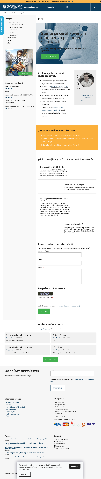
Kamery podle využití (16, 24)
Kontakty (9, 405)
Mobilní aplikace (11, 409)
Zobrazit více (50, 360)
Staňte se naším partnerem (63, 407)
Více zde (70, 1)
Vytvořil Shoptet (91, 473)
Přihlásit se (57, 388)
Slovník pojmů (10, 412)
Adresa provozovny (62, 448)
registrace (76, 135)
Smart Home (11, 38)
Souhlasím (75, 466)
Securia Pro (60, 446)
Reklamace (58, 414)
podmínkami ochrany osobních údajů (68, 306)
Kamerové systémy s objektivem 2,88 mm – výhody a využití (26, 439)
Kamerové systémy (15, 27)
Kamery (11, 32)
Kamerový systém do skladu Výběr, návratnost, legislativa (25, 457)
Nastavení (25, 474)
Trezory (9, 40)
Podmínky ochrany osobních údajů (66, 411)
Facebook (59, 441)
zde (28, 469)
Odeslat (44, 311)
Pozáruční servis (60, 416)
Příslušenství (13, 35)
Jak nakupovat (59, 402)
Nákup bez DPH (60, 404)
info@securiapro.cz (87, 95)
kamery (66, 86)
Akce (9, 43)
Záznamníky (13, 30)
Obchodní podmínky (61, 409)
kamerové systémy (57, 86)
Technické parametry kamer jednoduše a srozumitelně (24, 452)
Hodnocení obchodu (50, 324)
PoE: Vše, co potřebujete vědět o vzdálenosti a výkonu (24, 443)
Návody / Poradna (12, 402)
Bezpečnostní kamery (14, 22)
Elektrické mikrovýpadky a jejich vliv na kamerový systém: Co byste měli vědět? (26, 447)
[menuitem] (32, 7)
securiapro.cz (60, 444)
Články (8, 416)
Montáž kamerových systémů (15, 407)
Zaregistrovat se (50, 56)
